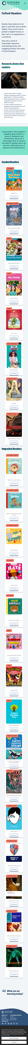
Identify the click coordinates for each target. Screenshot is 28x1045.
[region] (14, 1035)
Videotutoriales (13, 1018)
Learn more (14, 197)
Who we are (4, 1016)
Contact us (12, 1016)
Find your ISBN (13, 1019)
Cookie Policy (6, 1035)
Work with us (4, 1018)
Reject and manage (13, 1038)
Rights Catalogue (5, 1019)
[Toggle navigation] (25, 3)
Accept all (14, 1042)
